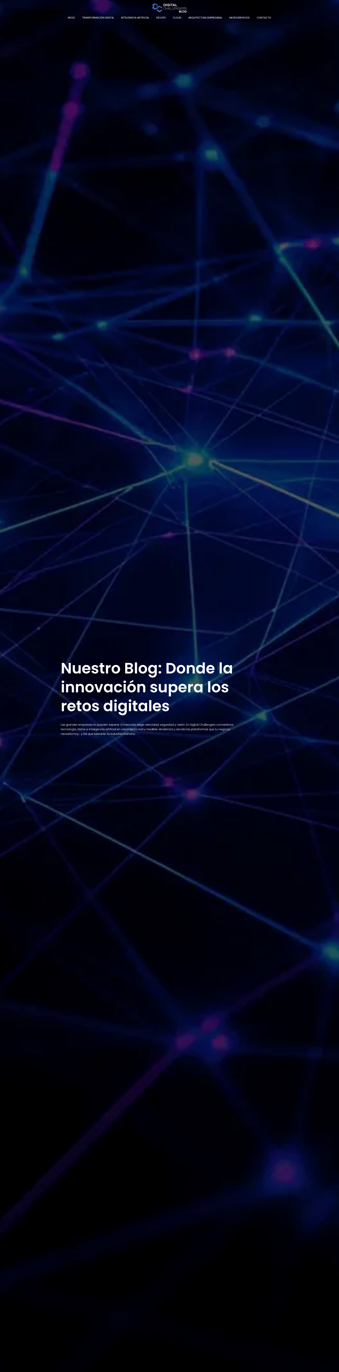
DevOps (161, 17)
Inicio (71, 17)
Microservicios (239, 17)
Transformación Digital (98, 17)
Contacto (264, 17)
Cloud (177, 17)
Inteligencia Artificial (135, 17)
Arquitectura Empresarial (205, 17)
